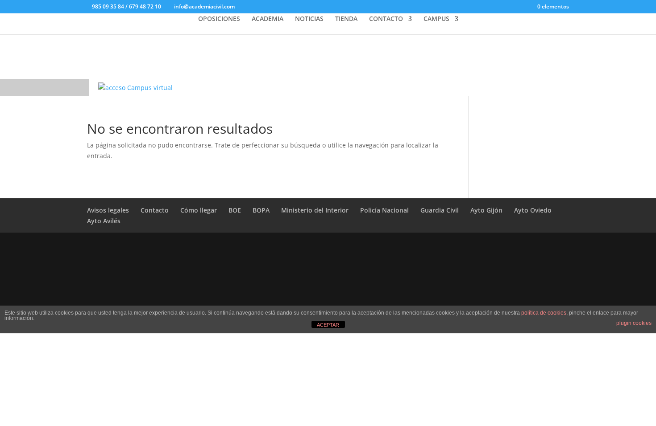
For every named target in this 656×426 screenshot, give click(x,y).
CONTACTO (386, 19)
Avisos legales (108, 210)
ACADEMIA (267, 19)
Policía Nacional (384, 210)
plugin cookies (634, 323)
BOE (234, 210)
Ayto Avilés (103, 221)
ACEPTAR (328, 325)
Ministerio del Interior (315, 210)
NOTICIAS (309, 19)
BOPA (261, 210)
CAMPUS (436, 19)
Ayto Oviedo (533, 210)
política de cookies (543, 313)
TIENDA (346, 19)
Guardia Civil (439, 210)
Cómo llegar (198, 210)
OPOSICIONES (219, 19)
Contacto (155, 210)
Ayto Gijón (486, 210)
